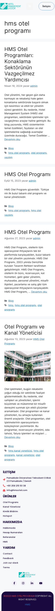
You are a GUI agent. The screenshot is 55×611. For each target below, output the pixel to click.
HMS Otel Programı (27, 174)
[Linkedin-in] (32, 583)
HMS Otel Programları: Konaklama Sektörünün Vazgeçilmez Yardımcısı (19, 64)
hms (10, 305)
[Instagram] (23, 583)
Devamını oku (12, 139)
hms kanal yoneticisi (20, 450)
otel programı (39, 152)
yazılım (8, 157)
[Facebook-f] (14, 583)
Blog (10, 148)
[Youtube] (40, 583)
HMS (27, 604)
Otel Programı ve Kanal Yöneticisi (24, 330)
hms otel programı (19, 152)
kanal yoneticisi (25, 455)
